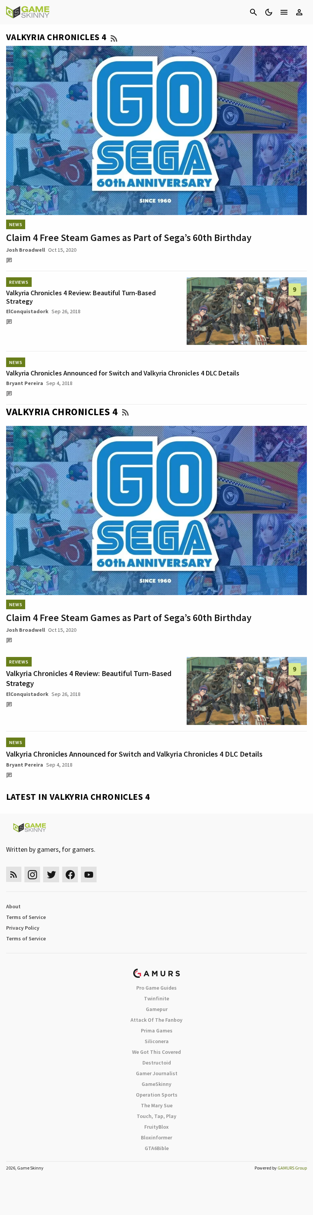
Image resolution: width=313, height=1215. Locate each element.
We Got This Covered (156, 1051)
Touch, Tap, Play (156, 1116)
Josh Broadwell (25, 249)
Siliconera (157, 1041)
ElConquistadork (27, 311)
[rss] (13, 874)
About (13, 906)
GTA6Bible (157, 1148)
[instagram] (32, 874)
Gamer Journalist (156, 1073)
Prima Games (157, 1030)
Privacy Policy (22, 927)
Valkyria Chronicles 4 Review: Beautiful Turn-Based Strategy (81, 297)
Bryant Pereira (24, 383)
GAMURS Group (292, 1168)
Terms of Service (26, 917)
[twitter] (51, 874)
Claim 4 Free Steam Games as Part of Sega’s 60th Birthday (129, 237)
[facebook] (70, 874)
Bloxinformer (156, 1137)
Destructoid (156, 1062)
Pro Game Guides (156, 987)
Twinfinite (156, 998)
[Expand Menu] (284, 12)
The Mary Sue (157, 1105)
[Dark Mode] (268, 12)
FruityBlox (156, 1126)
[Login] (299, 12)
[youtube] (89, 874)
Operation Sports (156, 1094)
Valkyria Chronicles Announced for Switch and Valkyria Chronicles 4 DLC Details (122, 373)
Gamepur (157, 1009)
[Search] (253, 12)
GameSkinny (156, 1084)
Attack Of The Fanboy (156, 1019)
